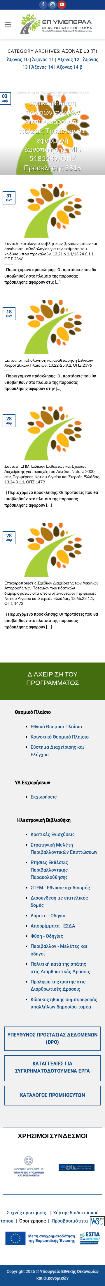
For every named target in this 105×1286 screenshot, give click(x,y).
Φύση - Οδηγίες (47, 936)
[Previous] (9, 130)
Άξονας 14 (42, 67)
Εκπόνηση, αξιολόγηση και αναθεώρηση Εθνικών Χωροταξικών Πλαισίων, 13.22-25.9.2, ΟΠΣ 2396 (48, 363)
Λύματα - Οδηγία (48, 915)
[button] (7, 24)
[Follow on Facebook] (43, 5)
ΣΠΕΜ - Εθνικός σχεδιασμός (60, 888)
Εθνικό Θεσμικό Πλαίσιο (56, 726)
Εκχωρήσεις (44, 797)
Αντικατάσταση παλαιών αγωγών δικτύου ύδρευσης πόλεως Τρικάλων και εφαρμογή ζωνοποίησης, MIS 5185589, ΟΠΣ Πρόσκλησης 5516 (52, 135)
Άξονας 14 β (70, 67)
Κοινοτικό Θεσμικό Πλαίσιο (60, 737)
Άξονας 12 (68, 59)
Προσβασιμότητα (70, 1221)
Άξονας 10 (18, 59)
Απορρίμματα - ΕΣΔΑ (53, 926)
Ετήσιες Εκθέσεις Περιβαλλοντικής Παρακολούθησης (49, 870)
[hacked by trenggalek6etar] (56, 24)
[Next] (95, 130)
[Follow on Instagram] (52, 5)
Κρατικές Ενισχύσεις (53, 834)
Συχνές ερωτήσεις (26, 1213)
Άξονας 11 (43, 59)
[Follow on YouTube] (61, 5)
